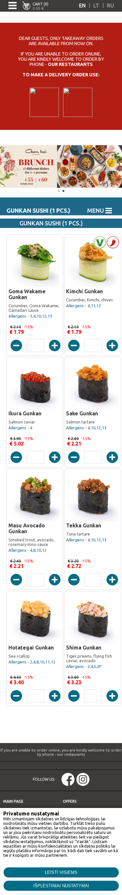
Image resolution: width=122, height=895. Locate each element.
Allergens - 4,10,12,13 (86, 427)
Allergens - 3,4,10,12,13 (30, 316)
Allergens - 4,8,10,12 (27, 550)
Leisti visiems (61, 872)
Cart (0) (40, 4)
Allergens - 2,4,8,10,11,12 (31, 662)
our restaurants (70, 64)
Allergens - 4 (20, 427)
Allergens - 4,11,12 (83, 305)
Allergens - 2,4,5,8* (84, 666)
